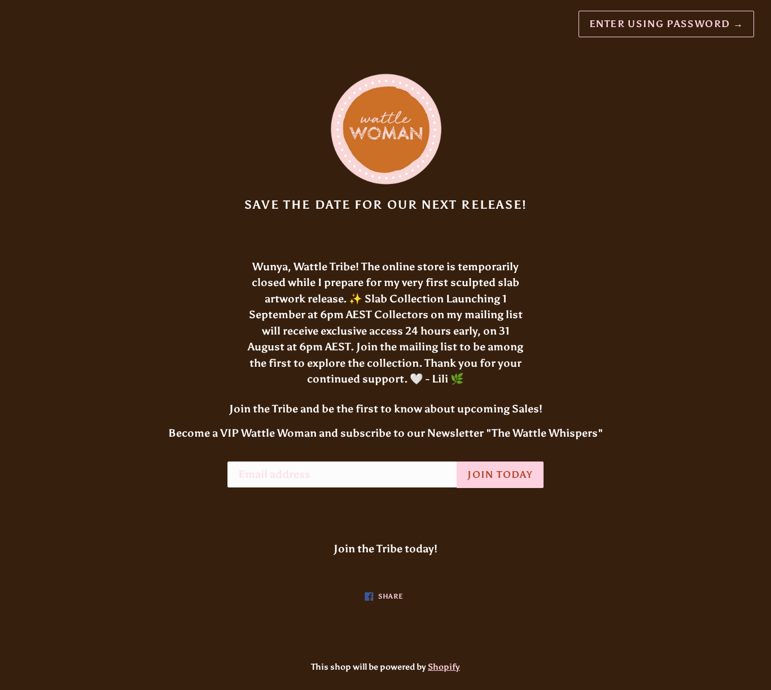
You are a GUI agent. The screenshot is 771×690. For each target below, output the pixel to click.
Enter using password (666, 23)
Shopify (444, 667)
